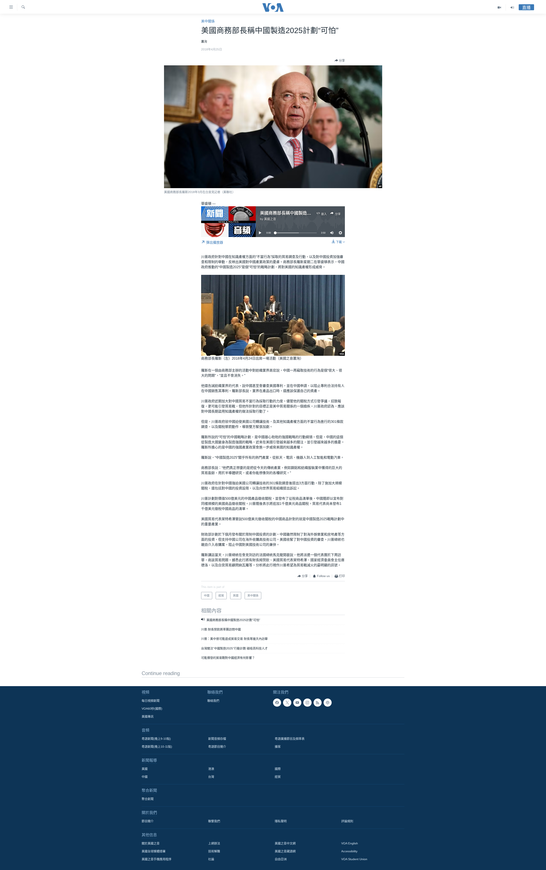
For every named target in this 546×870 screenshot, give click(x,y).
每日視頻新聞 (151, 700)
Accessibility (349, 851)
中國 (145, 776)
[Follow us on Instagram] (307, 703)
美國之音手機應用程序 (156, 859)
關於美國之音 (151, 843)
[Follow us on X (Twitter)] (287, 703)
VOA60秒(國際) (152, 708)
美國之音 (270, 219)
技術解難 (214, 851)
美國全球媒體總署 (154, 851)
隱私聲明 (281, 821)
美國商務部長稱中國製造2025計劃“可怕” (299, 213)
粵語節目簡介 (217, 746)
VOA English (349, 843)
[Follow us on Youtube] (297, 703)
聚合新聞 (148, 799)
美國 (145, 768)
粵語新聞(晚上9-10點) (156, 738)
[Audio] (512, 7)
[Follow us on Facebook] (277, 703)
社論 (211, 859)
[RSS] (318, 703)
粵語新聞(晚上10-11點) (157, 746)
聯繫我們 (214, 821)
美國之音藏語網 (285, 851)
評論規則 (347, 821)
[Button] (340, 60)
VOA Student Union (354, 859)
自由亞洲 (281, 859)
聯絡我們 (213, 700)
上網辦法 (214, 843)
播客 (278, 746)
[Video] (499, 7)
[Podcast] (328, 703)
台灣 (211, 776)
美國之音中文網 (285, 843)
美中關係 (208, 21)
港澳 (211, 768)
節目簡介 (148, 821)
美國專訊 (148, 716)
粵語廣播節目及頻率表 (290, 738)
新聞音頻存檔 (217, 738)
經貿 (278, 776)
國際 (278, 768)
